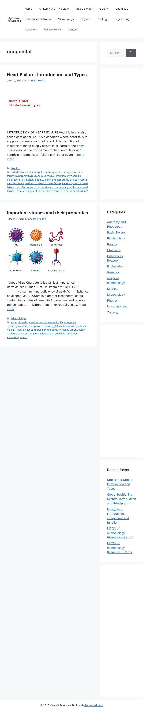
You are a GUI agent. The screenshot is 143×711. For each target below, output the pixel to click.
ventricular (46, 187)
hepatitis (21, 329)
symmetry (13, 337)
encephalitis (36, 326)
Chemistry (121, 8)
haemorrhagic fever (74, 326)
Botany (104, 8)
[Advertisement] (121, 135)
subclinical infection (66, 333)
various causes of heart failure (43, 183)
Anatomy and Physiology (54, 8)
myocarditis (74, 175)
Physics (86, 19)
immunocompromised (55, 329)
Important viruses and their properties (47, 212)
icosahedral (34, 329)
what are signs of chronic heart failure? (39, 190)
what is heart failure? (75, 190)
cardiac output (33, 172)
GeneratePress (93, 705)
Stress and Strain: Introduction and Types (119, 484)
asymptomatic (19, 322)
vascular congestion (27, 187)
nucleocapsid (46, 333)
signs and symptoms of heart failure (65, 179)
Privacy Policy (52, 29)
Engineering (121, 19)
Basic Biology (84, 8)
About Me (31, 29)
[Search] (131, 53)
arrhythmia (17, 172)
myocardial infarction (53, 175)
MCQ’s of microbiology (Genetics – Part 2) (120, 548)
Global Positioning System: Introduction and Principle (121, 499)
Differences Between (38, 19)
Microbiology (66, 19)
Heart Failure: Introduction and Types (47, 74)
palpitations (14, 179)
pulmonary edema (32, 179)
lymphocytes (77, 329)
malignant (12, 333)
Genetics (113, 272)
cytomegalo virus (17, 326)
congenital (70, 172)
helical (10, 329)
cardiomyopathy (53, 172)
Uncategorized (117, 306)
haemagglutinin (53, 326)
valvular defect (15, 183)
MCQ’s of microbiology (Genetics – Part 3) (120, 533)
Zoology (102, 19)
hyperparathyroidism (27, 175)
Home (28, 8)
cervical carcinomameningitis (46, 322)
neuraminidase (28, 333)
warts (23, 337)
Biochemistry (116, 238)
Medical (15, 168)
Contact (72, 29)
